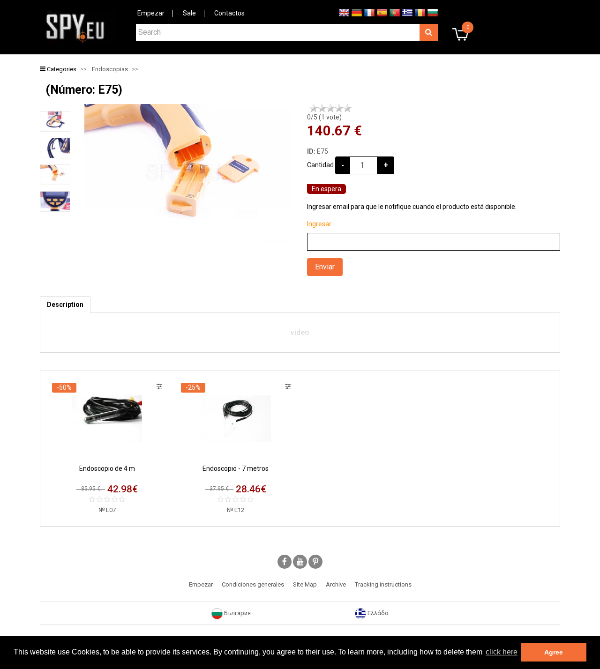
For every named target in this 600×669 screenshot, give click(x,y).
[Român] (420, 12)
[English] (344, 12)
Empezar (151, 13)
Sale (189, 13)
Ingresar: (320, 224)
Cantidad (320, 165)
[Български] (432, 12)
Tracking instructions (383, 584)
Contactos (229, 13)
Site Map (305, 584)
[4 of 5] (339, 108)
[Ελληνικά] (407, 12)
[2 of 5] (322, 108)
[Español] (382, 12)
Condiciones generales (253, 584)
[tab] (65, 304)
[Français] (369, 12)
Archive (336, 584)
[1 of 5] (313, 108)
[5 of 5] (347, 108)
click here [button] (502, 652)
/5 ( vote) (324, 117)
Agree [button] (553, 652)
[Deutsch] (356, 12)
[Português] (394, 12)
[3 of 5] (330, 108)
